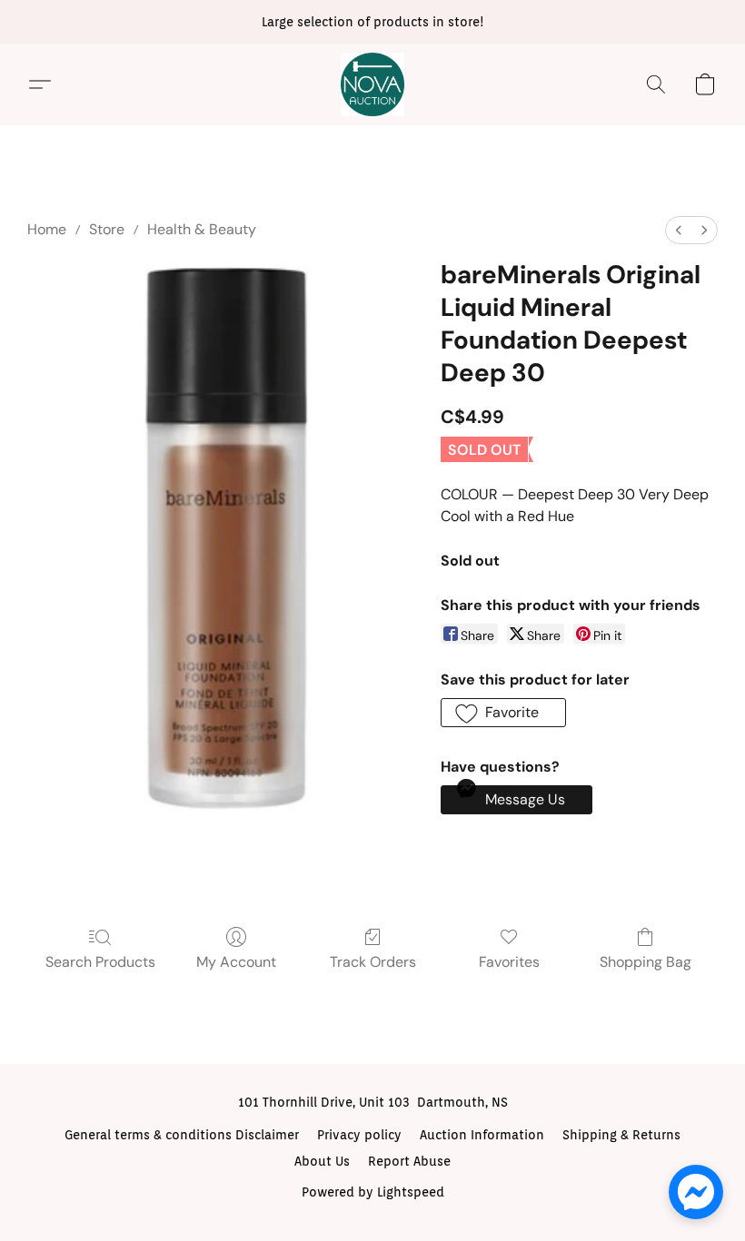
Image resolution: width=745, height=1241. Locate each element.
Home (46, 229)
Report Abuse (409, 1161)
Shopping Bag (645, 961)
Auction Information (482, 1135)
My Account (236, 961)
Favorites (509, 961)
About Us (322, 1161)
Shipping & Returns (621, 1135)
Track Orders (373, 961)
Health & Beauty (201, 229)
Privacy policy (359, 1135)
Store (106, 229)
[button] (372, 84)
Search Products (100, 961)
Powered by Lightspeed (373, 1192)
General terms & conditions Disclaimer (182, 1135)
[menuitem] (678, 230)
